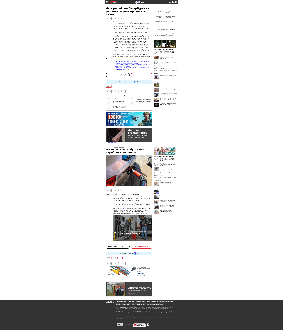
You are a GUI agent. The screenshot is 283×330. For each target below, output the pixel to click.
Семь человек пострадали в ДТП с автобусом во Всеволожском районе (165, 34)
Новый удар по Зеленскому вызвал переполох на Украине (167, 104)
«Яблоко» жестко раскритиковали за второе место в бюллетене (168, 201)
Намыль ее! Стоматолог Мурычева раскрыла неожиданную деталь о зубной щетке (168, 179)
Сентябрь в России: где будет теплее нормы (168, 84)
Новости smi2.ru (111, 142)
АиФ (117, 186)
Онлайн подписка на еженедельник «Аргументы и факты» (160, 301)
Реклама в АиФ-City (160, 303)
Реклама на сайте (135, 303)
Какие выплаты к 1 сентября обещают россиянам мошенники (168, 94)
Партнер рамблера (128, 324)
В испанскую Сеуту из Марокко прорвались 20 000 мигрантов (166, 206)
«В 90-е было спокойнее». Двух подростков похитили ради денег (167, 52)
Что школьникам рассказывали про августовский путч (167, 196)
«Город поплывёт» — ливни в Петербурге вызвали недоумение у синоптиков (165, 11)
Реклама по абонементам (148, 303)
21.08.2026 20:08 (109, 147)
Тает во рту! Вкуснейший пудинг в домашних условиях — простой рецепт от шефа (168, 57)
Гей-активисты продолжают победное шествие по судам (118, 102)
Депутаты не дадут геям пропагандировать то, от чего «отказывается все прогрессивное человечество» (140, 98)
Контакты (118, 303)
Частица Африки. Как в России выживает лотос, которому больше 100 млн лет (168, 62)
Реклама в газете (126, 303)
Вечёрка (123, 208)
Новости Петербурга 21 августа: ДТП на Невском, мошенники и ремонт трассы (165, 23)
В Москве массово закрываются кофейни (166, 191)
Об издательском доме (121, 301)
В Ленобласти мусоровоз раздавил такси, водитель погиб (165, 17)
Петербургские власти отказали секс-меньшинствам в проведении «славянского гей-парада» (132, 62)
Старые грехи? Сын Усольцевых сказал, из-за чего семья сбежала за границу (168, 159)
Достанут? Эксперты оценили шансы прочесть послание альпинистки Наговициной (168, 164)
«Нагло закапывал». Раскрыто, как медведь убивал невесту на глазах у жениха (168, 174)
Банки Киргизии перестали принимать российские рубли (166, 211)
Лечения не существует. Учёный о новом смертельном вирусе (167, 168)
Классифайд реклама (121, 304)
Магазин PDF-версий (140, 301)
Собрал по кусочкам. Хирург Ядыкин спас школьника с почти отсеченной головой (168, 72)
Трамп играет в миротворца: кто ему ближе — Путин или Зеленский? (167, 99)
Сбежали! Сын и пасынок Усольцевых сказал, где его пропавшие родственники (168, 67)
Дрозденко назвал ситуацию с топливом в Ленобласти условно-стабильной (131, 233)
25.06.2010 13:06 (109, 6)
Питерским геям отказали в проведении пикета (118, 97)
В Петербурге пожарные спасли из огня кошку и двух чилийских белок (165, 28)
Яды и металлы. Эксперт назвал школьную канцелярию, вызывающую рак (167, 183)
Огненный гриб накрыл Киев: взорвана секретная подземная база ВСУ (167, 89)
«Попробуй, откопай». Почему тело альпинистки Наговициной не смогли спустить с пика (168, 76)
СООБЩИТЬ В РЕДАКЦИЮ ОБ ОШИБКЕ (155, 304)
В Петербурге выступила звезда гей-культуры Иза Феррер (142, 102)
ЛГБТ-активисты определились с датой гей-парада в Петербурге (119, 107)
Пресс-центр (131, 301)
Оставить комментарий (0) (141, 75)
